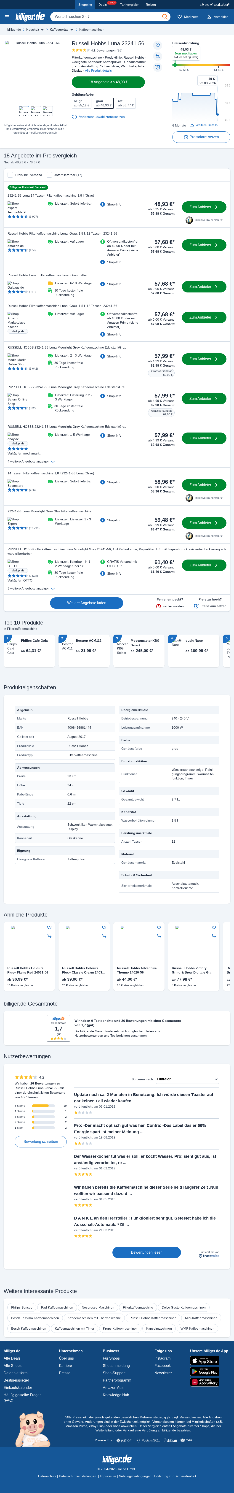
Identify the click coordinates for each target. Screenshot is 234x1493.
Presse (64, 1373)
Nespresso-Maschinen (98, 1307)
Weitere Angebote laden (86, 603)
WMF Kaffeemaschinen (197, 1328)
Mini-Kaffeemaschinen (201, 1318)
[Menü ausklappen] (42, 29)
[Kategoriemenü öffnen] (7, 16)
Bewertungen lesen (146, 1252)
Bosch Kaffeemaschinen (28, 1328)
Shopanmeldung (116, 1366)
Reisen (151, 4)
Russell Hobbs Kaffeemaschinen (153, 1318)
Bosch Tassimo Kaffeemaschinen (35, 1318)
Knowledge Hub (116, 1395)
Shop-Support (114, 1373)
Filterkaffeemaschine (138, 1307)
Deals (107, 3)
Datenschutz (47, 1476)
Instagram (162, 1358)
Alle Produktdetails (98, 70)
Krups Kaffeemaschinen (120, 1328)
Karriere (65, 1366)
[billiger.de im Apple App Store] (209, 1360)
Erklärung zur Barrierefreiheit (175, 1476)
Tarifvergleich (129, 4)
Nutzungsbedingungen (135, 1476)
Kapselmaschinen (159, 1328)
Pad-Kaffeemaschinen (57, 1307)
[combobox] (110, 16)
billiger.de (14, 29)
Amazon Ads (113, 1388)
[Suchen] (165, 16)
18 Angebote (108, 82)
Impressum (108, 1476)
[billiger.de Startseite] (30, 17)
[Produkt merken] (157, 45)
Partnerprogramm (117, 1380)
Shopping (85, 4)
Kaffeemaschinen (91, 29)
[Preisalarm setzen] (157, 67)
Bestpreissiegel (16, 1380)
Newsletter (163, 1373)
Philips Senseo (21, 1307)
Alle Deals (12, 1358)
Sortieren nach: (143, 1079)
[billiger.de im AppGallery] (209, 1382)
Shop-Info (114, 204)
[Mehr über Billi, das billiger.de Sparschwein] (35, 1429)
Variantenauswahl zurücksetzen (102, 117)
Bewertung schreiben (41, 1142)
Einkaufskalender (18, 1388)
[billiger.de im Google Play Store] (209, 1371)
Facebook (162, 1366)
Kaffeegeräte (59, 29)
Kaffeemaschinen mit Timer (74, 1328)
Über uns (66, 1358)
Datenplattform (15, 1373)
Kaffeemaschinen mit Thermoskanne (94, 1318)
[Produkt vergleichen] (157, 56)
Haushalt (32, 29)
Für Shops (111, 1358)
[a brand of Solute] (215, 4)
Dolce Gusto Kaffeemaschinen (184, 1307)
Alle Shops (12, 1366)
